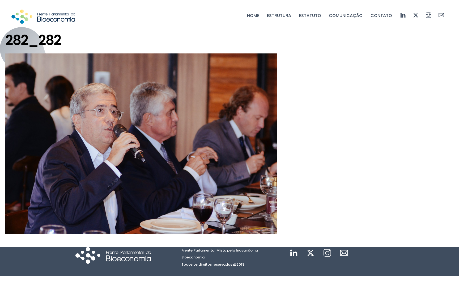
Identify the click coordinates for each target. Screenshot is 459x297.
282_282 (33, 40)
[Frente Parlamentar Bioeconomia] (43, 21)
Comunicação (346, 15)
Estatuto (310, 15)
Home (253, 15)
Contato (381, 15)
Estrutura (279, 15)
